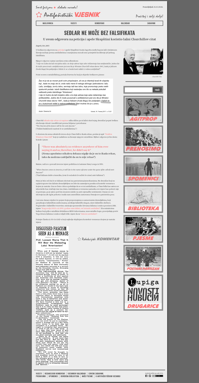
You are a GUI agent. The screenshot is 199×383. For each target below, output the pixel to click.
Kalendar (125, 23)
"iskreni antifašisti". (88, 214)
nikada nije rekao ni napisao (56, 120)
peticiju (61, 50)
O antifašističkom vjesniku (108, 376)
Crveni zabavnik (96, 373)
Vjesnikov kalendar (77, 373)
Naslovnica (48, 23)
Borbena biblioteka (70, 376)
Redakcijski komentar (55, 373)
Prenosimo (41, 376)
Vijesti (74, 23)
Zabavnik (151, 23)
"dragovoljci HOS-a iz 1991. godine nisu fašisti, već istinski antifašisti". (70, 208)
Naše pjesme (87, 376)
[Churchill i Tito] (143, 61)
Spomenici (53, 376)
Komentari (99, 23)
